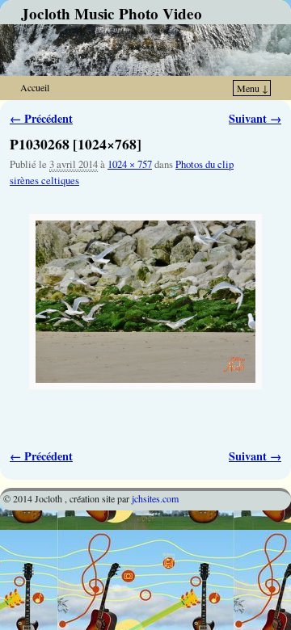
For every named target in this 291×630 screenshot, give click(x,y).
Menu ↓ (252, 88)
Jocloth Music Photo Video (111, 13)
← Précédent (41, 118)
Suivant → (255, 118)
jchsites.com (155, 498)
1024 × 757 (130, 164)
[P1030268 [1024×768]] (145, 301)
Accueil (34, 87)
